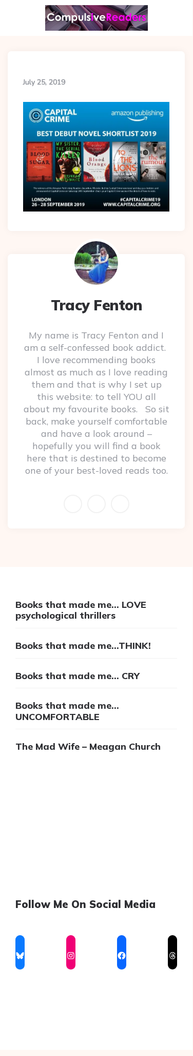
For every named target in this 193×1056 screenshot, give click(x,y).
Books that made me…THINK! (83, 645)
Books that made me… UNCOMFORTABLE (67, 711)
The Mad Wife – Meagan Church (88, 746)
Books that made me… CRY (77, 676)
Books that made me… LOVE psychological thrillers (80, 610)
